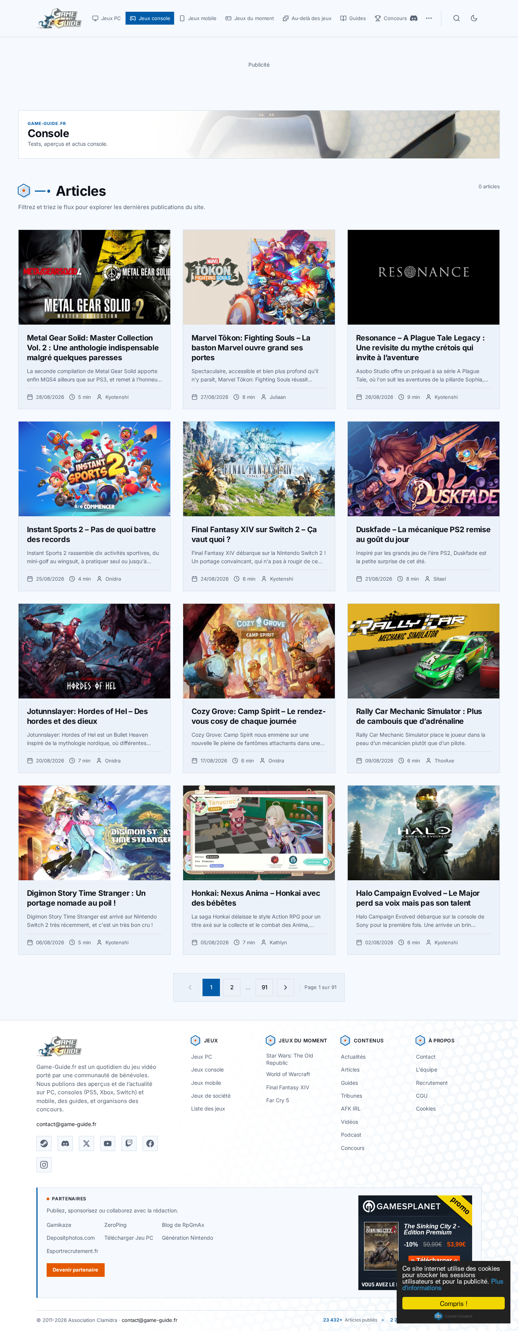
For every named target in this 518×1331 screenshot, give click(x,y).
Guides (349, 1082)
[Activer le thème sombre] (474, 18)
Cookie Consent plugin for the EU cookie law (453, 1316)
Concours (352, 1148)
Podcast (351, 1134)
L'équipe (426, 1069)
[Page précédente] (190, 987)
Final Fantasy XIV (287, 1087)
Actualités (353, 1056)
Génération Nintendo (187, 1237)
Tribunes (351, 1095)
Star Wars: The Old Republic (289, 1059)
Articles (350, 1069)
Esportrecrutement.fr (72, 1251)
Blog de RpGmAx (183, 1225)
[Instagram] (44, 1164)
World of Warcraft (288, 1074)
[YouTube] (107, 1143)
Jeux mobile (206, 1082)
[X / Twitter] (86, 1143)
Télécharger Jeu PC (128, 1237)
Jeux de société (211, 1095)
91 (264, 987)
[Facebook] (150, 1143)
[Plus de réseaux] (428, 18)
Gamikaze (59, 1225)
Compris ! (454, 1303)
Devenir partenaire (75, 1270)
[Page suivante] (285, 987)
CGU (421, 1095)
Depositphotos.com (71, 1237)
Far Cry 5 (277, 1100)
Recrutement (432, 1082)
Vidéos (349, 1122)
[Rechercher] (456, 18)
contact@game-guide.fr (66, 1124)
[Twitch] (129, 1143)
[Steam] (44, 1143)
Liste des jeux (208, 1108)
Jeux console (207, 1069)
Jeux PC (201, 1056)
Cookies (426, 1108)
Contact (426, 1056)
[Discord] (414, 18)
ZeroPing (115, 1225)
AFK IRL (351, 1108)
